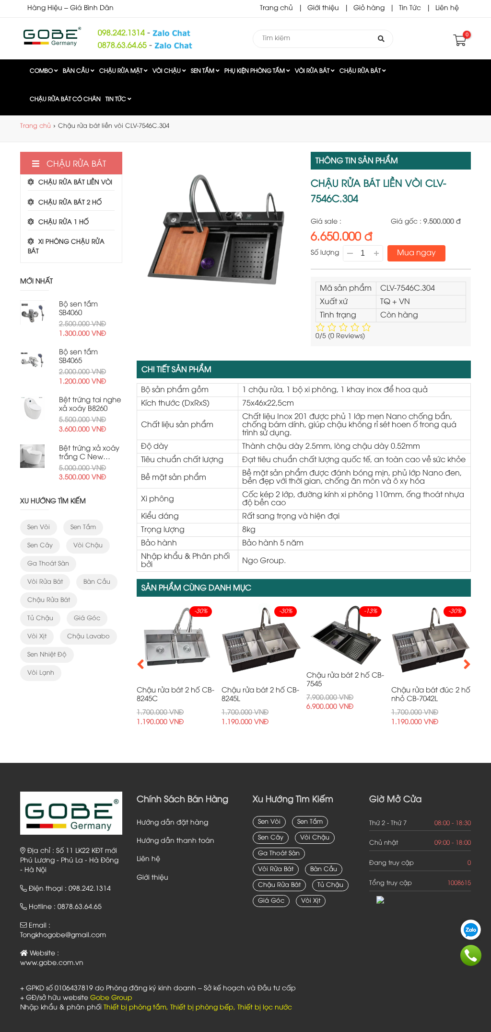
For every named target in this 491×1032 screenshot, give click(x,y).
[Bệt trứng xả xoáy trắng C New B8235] (32, 456)
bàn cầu (96, 582)
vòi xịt (37, 636)
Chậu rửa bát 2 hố (70, 202)
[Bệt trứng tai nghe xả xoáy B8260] (32, 408)
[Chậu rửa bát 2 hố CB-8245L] (177, 641)
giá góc (87, 618)
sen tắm (83, 527)
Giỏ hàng (369, 8)
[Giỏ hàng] (458, 43)
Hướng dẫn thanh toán (175, 841)
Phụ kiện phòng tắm (255, 71)
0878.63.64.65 (122, 45)
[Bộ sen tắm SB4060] (32, 312)
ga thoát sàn (48, 564)
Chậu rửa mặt (121, 71)
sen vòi (38, 527)
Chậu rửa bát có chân (65, 99)
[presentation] (140, 664)
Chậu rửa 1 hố (63, 222)
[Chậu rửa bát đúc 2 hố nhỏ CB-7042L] (346, 641)
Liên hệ (447, 8)
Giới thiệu (323, 8)
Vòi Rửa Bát (313, 71)
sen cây (40, 545)
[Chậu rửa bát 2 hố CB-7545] (262, 633)
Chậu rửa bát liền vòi (75, 182)
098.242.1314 (121, 33)
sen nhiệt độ (47, 655)
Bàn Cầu (77, 71)
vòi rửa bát (45, 582)
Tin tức (116, 99)
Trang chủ (276, 8)
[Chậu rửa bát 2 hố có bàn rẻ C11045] (431, 641)
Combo (42, 71)
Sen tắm (203, 71)
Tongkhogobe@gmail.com (63, 935)
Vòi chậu (167, 71)
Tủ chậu (40, 618)
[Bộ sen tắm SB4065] (32, 360)
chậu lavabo (88, 636)
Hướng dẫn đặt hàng (172, 823)
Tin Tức (410, 8)
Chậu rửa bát (360, 71)
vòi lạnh (40, 673)
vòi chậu (88, 545)
